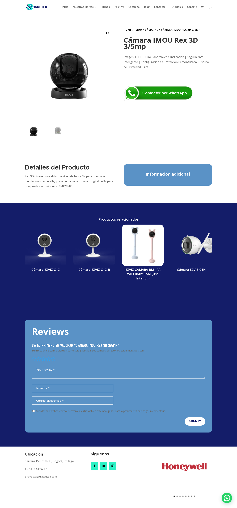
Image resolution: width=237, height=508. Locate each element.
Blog (147, 7)
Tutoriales (176, 7)
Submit (195, 421)
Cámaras (151, 29)
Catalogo (134, 7)
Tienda (105, 7)
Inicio (65, 7)
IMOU (138, 29)
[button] (108, 33)
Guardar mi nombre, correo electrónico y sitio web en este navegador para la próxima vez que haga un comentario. (101, 411)
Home (128, 29)
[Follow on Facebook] (94, 466)
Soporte (192, 7)
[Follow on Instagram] (112, 466)
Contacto (160, 7)
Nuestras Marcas (83, 7)
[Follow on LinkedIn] (103, 466)
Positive (119, 7)
